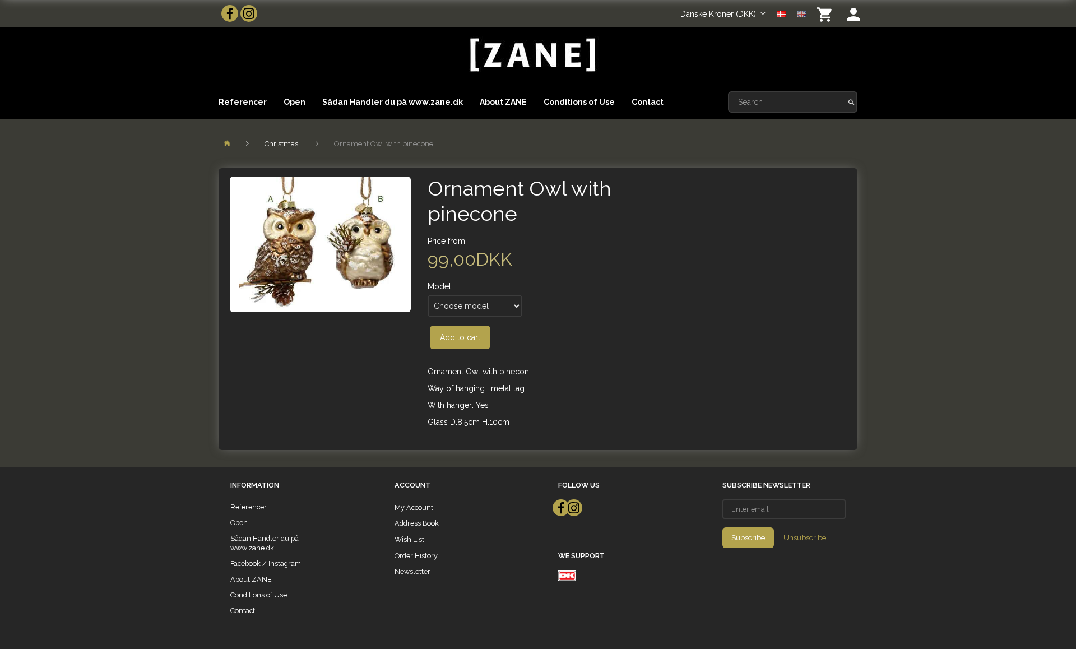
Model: (440, 286)
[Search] (851, 102)
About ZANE (503, 102)
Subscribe (748, 538)
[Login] (853, 13)
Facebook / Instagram (265, 563)
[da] (781, 13)
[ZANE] (532, 55)
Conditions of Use (579, 102)
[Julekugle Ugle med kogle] (320, 244)
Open (294, 102)
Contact (648, 102)
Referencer (243, 102)
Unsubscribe (804, 538)
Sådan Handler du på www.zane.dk (392, 102)
